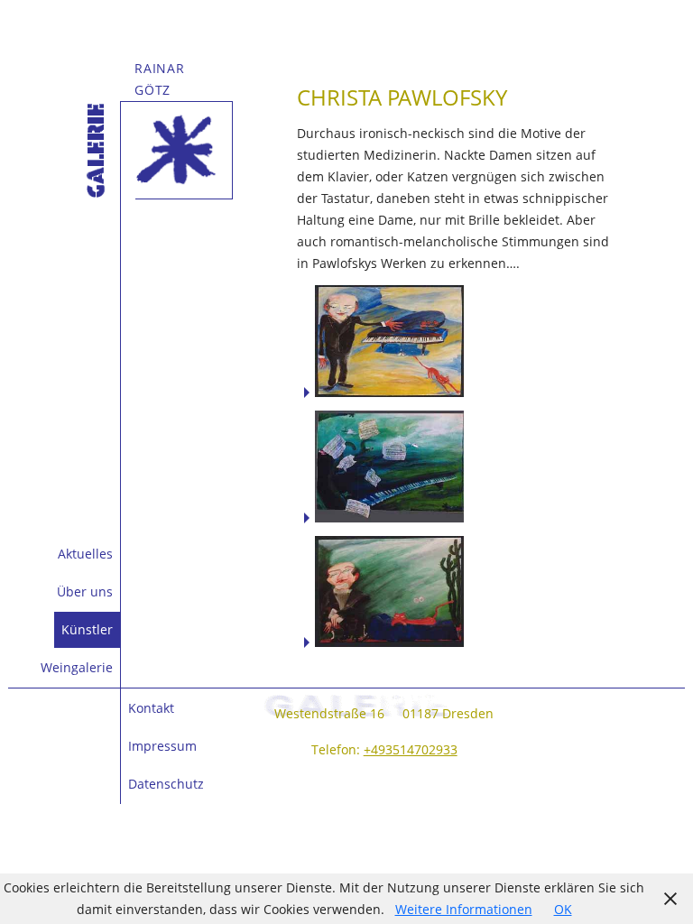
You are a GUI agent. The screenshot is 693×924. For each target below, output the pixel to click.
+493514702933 (410, 749)
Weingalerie (77, 667)
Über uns (85, 591)
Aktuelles (85, 553)
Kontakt (151, 707)
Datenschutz (166, 783)
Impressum (162, 745)
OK (563, 909)
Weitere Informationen (463, 909)
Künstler (87, 629)
